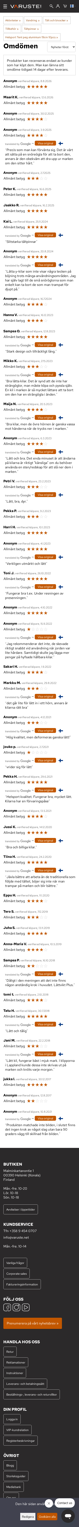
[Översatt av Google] (18, 143)
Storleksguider (15, 1476)
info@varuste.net (16, 1237)
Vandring (32, 20)
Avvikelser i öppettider (20, 1209)
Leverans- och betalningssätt (25, 1384)
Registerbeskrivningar (20, 1441)
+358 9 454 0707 (23, 1231)
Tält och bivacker (56, 20)
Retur (10, 1352)
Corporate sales (16, 1274)
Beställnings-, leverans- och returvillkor (31, 1394)
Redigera (28, 1517)
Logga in (12, 1419)
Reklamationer (15, 1362)
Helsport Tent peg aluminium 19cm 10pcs (31, 37)
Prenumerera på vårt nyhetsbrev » (33, 1323)
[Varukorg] (65, 6)
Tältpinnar (31, 29)
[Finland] (73, 6)
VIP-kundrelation (17, 1430)
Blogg (10, 1465)
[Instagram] (16, 1308)
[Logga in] (58, 6)
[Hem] (27, 6)
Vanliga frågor (15, 1263)
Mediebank (13, 1487)
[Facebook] (7, 1308)
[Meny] (5, 6)
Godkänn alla (47, 1517)
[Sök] (51, 6)
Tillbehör (12, 29)
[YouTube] (25, 1308)
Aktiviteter (13, 20)
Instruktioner (14, 1373)
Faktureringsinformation (22, 1284)
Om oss (11, 1498)
